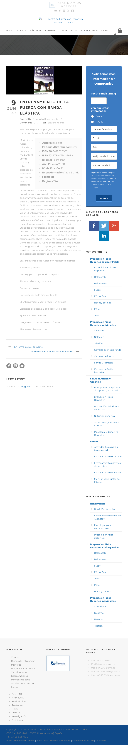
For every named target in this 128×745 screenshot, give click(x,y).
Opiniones (17, 720)
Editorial (51, 31)
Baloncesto (100, 277)
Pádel (97, 309)
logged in (26, 386)
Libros (15, 709)
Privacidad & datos (24, 740)
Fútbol (97, 289)
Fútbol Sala (100, 296)
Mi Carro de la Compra (95, 31)
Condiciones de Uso (102, 175)
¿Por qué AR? (19, 697)
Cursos (21, 31)
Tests (64, 31)
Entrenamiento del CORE (108, 456)
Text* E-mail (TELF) (103, 93)
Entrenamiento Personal (107, 472)
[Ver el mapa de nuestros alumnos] (58, 663)
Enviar (104, 198)
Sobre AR (17, 694)
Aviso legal (42, 740)
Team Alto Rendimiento (46, 119)
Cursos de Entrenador (23, 661)
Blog (74, 31)
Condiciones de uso (83, 740)
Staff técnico (19, 701)
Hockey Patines (102, 591)
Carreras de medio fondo (107, 349)
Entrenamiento (56, 122)
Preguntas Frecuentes (23, 668)
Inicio (9, 31)
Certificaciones (19, 672)
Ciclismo (99, 330)
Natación (99, 337)
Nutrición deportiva (105, 416)
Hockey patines (102, 302)
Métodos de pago (20, 679)
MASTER (100, 121)
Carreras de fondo (103, 356)
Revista (16, 712)
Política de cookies (60, 740)
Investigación (19, 716)
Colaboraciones (19, 675)
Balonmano (100, 283)
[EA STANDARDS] (64, 686)
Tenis (97, 315)
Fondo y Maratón (103, 362)
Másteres (36, 31)
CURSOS (100, 116)
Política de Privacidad (100, 178)
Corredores (100, 606)
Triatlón (98, 343)
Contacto (101, 740)
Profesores (17, 705)
